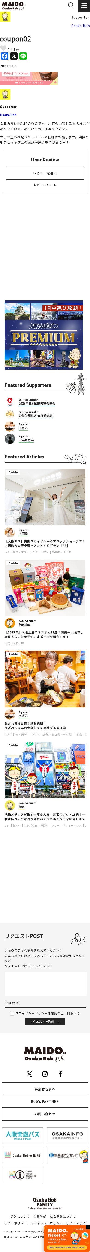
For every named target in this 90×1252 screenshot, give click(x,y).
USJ (7, 825)
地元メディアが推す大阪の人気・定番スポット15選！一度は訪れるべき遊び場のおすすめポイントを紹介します (45, 816)
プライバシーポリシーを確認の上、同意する (47, 1013)
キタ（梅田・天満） (17, 552)
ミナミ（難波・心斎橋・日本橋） (53, 734)
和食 (79, 734)
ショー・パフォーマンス (66, 825)
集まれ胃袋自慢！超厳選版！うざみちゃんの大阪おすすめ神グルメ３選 (35, 725)
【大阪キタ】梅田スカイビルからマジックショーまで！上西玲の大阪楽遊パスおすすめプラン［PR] (45, 543)
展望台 (45, 552)
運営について (20, 1216)
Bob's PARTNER (45, 1101)
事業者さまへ (45, 1089)
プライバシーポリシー (46, 1223)
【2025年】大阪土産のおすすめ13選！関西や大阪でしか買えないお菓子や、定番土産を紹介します (44, 634)
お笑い (17, 825)
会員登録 (39, 1216)
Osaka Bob (80, 25)
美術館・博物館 (61, 552)
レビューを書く (45, 173)
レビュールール (45, 185)
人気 (35, 552)
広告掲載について (63, 1216)
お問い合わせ (45, 1114)
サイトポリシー (15, 1223)
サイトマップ (76, 1223)
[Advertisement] (45, 244)
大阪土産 (18, 643)
